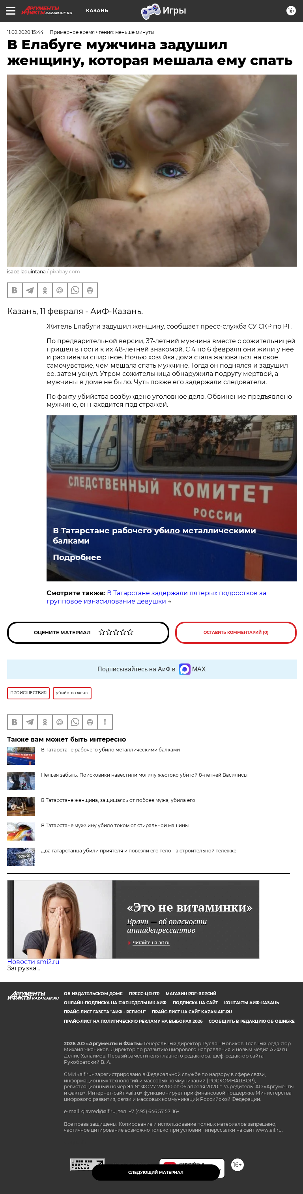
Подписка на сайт (195, 1002)
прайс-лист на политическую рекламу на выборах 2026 (133, 1021)
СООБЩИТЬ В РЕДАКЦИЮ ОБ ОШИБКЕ (252, 1021)
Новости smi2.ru (33, 962)
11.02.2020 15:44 (25, 32)
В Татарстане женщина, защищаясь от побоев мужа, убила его (118, 800)
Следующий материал (155, 1172)
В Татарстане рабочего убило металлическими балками (154, 536)
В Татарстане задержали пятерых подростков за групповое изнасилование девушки (156, 597)
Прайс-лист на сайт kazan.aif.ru (192, 1012)
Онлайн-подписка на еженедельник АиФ (115, 1002)
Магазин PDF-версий (191, 993)
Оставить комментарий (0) (236, 632)
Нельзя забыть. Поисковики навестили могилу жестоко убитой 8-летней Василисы (144, 775)
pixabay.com (65, 272)
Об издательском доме (93, 993)
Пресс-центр (144, 993)
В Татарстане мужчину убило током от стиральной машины (115, 825)
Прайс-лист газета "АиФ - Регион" (105, 1012)
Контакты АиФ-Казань (251, 1002)
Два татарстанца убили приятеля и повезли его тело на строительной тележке (138, 851)
